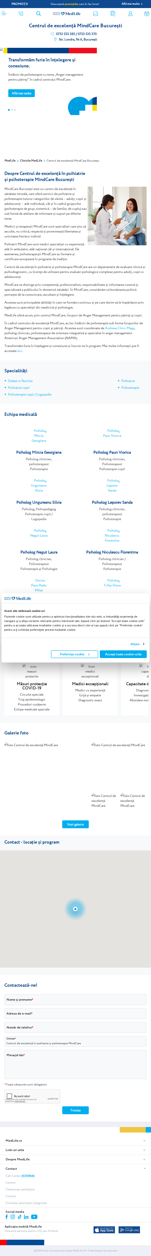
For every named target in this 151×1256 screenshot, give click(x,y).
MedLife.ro (14, 1140)
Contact (11, 1168)
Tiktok (20, 1217)
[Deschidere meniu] (4, 12)
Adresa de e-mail (18, 1013)
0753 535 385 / (66, 34)
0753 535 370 (87, 34)
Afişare (135, 644)
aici (19, 351)
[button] (75, 909)
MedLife (9, 161)
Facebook (7, 1217)
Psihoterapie (130, 387)
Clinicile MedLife (31, 161)
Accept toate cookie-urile (123, 654)
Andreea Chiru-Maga (119, 328)
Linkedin (26, 1217)
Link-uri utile (15, 1150)
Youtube (34, 1217)
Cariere (10, 1182)
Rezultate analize (113, 14)
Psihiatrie (128, 381)
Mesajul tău (14, 1055)
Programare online (147, 13)
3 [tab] (15, 110)
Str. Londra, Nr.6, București (78, 39)
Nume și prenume (19, 999)
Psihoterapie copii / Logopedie (30, 394)
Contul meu (130, 14)
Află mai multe (21, 93)
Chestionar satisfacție (20, 1189)
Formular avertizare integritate (26, 1203)
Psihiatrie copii (18, 387)
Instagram (13, 1217)
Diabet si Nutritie (20, 381)
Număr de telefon (19, 1027)
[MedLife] (66, 13)
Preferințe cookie (72, 654)
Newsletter (95, 14)
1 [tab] (9, 110)
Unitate (10, 1039)
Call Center (20, 1176)
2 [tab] (12, 110)
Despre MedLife (18, 1159)
